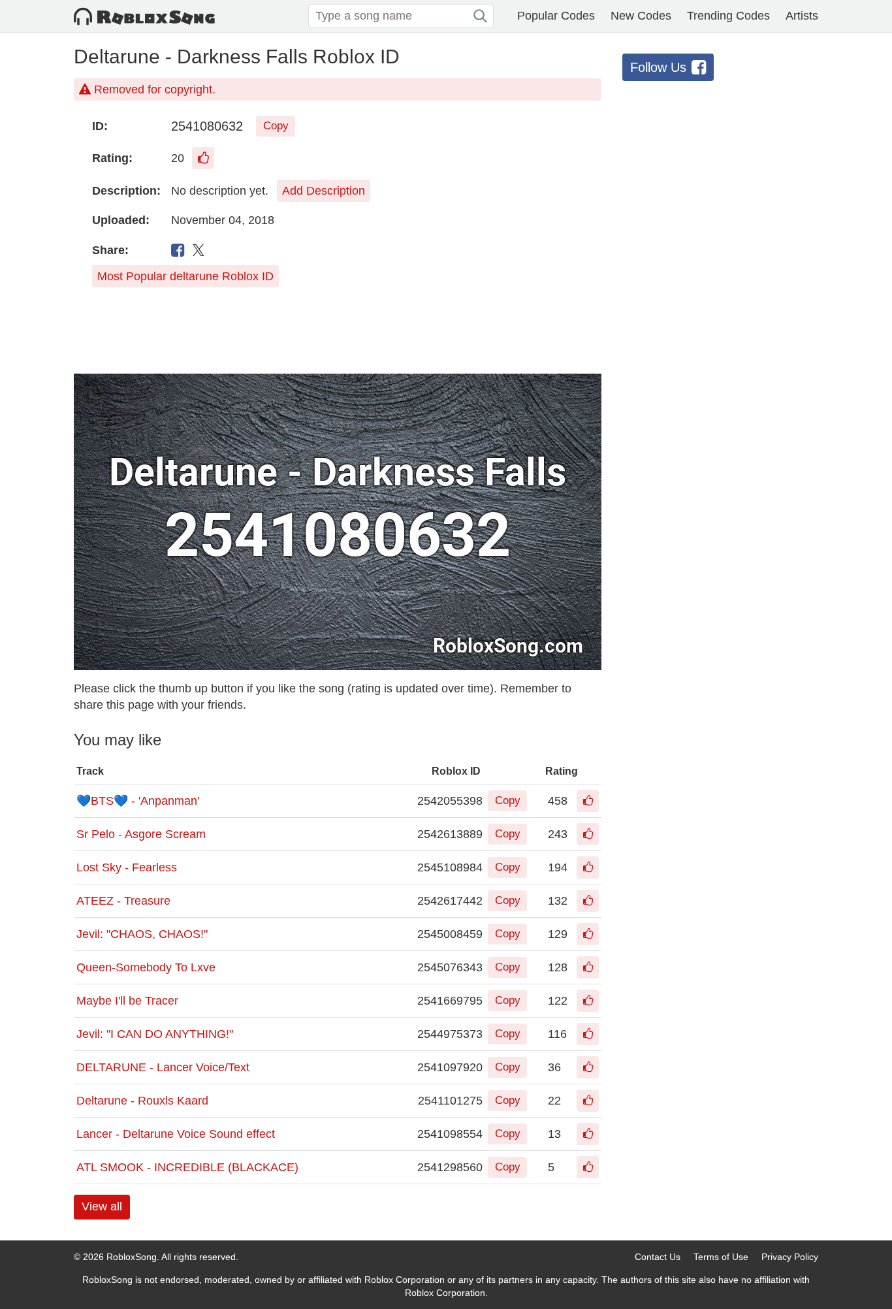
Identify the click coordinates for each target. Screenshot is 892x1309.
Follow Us (658, 67)
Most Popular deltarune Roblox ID (185, 276)
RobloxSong (131, 1257)
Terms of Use (720, 1257)
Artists (802, 15)
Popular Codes (556, 15)
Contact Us (657, 1257)
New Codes (641, 15)
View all (102, 1206)
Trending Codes (728, 15)
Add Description (323, 190)
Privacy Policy (789, 1257)
